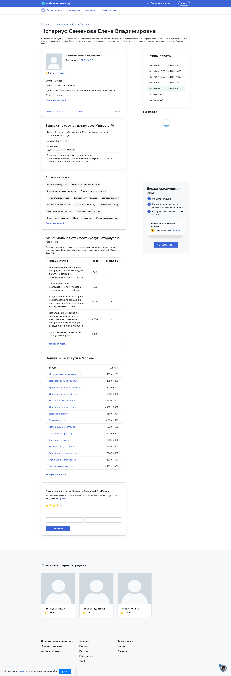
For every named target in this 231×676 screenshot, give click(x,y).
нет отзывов (59, 73)
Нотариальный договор (58, 198)
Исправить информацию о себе (57, 641)
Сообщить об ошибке (74, 111)
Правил (62, 498)
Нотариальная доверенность (86, 184)
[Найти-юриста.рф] (55, 3)
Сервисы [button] (90, 10)
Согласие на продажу (85, 204)
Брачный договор (58, 420)
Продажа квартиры (82, 218)
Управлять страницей (54, 111)
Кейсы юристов (86, 656)
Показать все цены (56, 343)
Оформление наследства (88, 211)
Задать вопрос (54, 10)
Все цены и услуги (56, 474)
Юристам (83, 651)
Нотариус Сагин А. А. (55, 609)
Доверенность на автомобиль (61, 191)
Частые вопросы (125, 641)
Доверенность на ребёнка (93, 191)
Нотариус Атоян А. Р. (131, 609)
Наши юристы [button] (73, 10)
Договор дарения (110, 198)
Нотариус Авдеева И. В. (94, 609)
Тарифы (82, 661)
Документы (123, 651)
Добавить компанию (160, 3)
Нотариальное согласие (58, 204)
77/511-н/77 (87, 60)
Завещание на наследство (59, 211)
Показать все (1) (55, 223)
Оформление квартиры (58, 218)
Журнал (121, 646)
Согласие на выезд (109, 204)
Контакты (83, 646)
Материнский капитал (106, 218)
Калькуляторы (108, 10)
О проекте (84, 641)
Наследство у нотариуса (62, 446)
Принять (65, 671)
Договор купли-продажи (85, 198)
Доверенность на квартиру (64, 381)
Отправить (58, 528)
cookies (22, 671)
